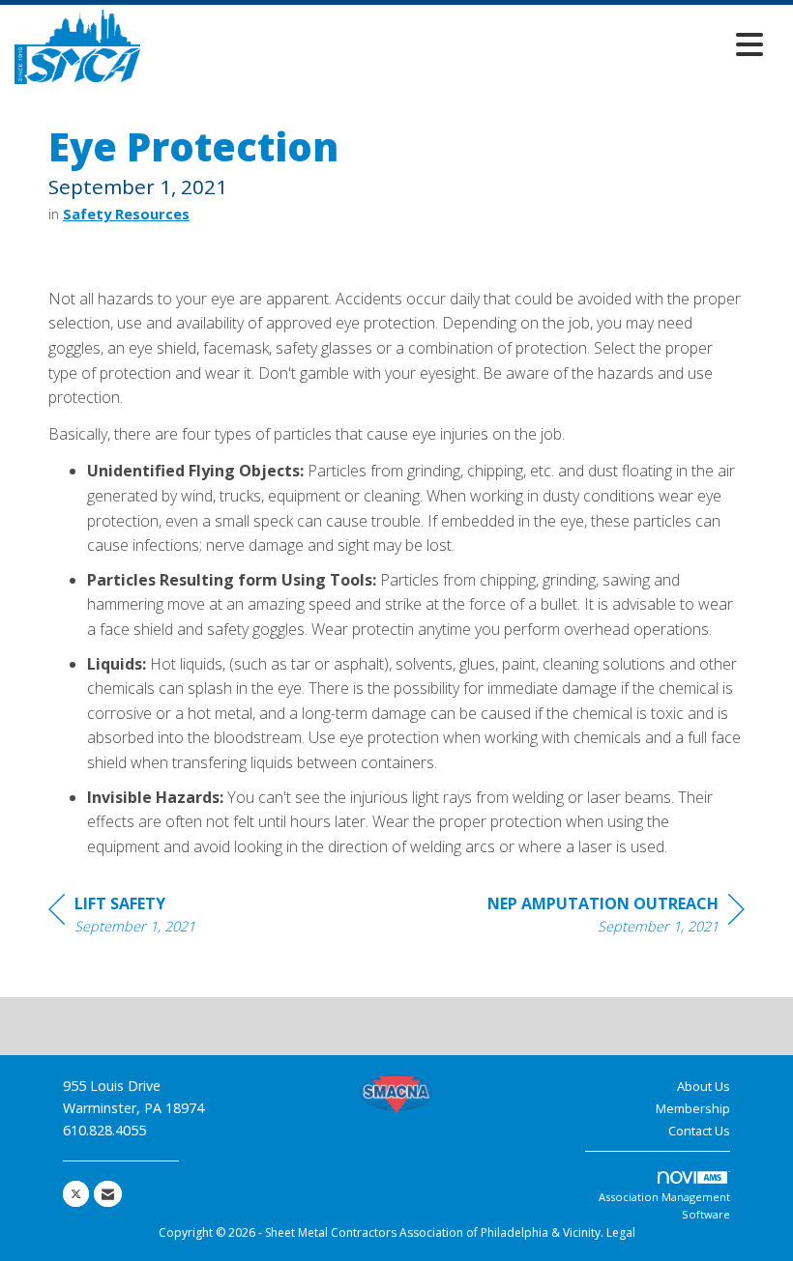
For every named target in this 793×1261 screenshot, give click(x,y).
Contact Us (699, 1130)
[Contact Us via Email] (108, 1194)
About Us (703, 1086)
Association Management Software (664, 1205)
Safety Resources (126, 213)
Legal (620, 1232)
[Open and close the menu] (457, 44)
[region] (616, 917)
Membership (693, 1108)
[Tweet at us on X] (76, 1194)
